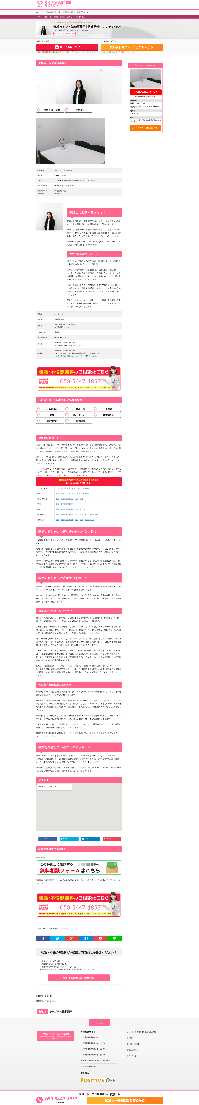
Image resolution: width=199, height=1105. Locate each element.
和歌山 (82, 509)
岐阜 (62, 504)
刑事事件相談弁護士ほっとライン (94, 1049)
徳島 (81, 514)
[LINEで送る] (114, 938)
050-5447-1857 (145, 92)
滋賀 (71, 509)
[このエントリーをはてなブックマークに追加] (86, 938)
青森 (63, 488)
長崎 (67, 520)
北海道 (58, 488)
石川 (76, 499)
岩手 (68, 488)
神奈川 (63, 493)
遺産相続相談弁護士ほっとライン (94, 1055)
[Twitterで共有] (57, 938)
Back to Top (99, 1023)
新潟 (62, 499)
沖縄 (92, 520)
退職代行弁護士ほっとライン (92, 1066)
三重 (71, 504)
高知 (96, 514)
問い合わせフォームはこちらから (131, 47)
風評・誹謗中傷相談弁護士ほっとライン (96, 1060)
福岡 (57, 520)
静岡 (67, 504)
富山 (71, 499)
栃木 (88, 493)
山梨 (57, 499)
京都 (67, 509)
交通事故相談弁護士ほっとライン (94, 1037)
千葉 (73, 493)
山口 (76, 514)
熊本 (71, 520)
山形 (83, 488)
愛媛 (91, 514)
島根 (62, 514)
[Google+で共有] (72, 938)
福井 (81, 499)
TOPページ (39, 12)
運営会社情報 (69, 12)
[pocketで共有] (100, 938)
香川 (86, 514)
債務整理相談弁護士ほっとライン (94, 1043)
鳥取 (57, 514)
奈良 (76, 509)
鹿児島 (87, 520)
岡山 (67, 514)
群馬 (83, 493)
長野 (67, 499)
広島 (71, 514)
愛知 (57, 504)
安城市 (64, 928)
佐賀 (62, 520)
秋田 (78, 488)
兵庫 (62, 509)
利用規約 (130, 1038)
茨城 (78, 493)
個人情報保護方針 (133, 1044)
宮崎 (81, 520)
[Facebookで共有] (43, 938)
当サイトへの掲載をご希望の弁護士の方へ (142, 1032)
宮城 (73, 488)
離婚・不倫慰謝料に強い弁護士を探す (79, 978)
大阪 (57, 509)
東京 (57, 493)
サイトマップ (132, 1056)
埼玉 (68, 493)
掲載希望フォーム (82, 12)
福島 (88, 488)
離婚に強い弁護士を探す (54, 12)
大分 (76, 520)
